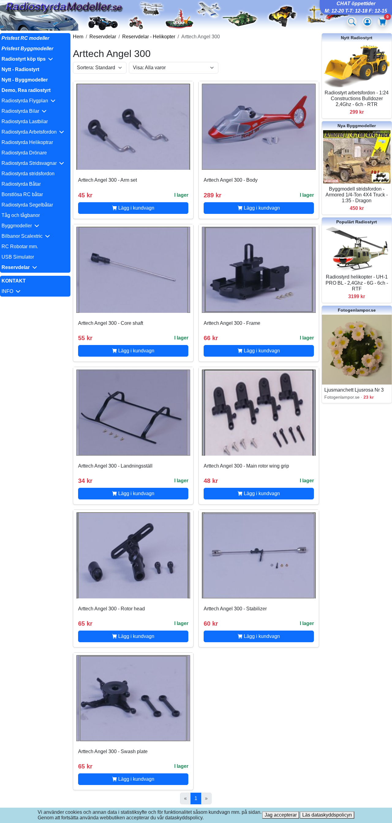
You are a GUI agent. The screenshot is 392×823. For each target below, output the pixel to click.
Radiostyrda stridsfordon (28, 173)
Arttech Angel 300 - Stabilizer (235, 608)
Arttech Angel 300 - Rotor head (111, 608)
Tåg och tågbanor (21, 215)
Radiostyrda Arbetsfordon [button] (30, 132)
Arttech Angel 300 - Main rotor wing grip (246, 465)
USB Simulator (18, 257)
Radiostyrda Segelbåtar (27, 204)
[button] (35, 59)
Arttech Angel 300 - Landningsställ (115, 465)
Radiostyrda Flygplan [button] (26, 100)
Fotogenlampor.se (357, 310)
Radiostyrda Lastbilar (25, 121)
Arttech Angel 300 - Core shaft (110, 323)
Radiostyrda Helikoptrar (27, 142)
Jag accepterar (281, 814)
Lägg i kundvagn (135, 207)
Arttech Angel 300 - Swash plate (113, 751)
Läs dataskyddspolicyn (327, 814)
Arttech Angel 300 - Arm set (107, 180)
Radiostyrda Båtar (21, 184)
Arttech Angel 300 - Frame (232, 323)
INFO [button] (9, 291)
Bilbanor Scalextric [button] (23, 236)
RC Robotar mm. (20, 246)
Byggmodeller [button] (18, 225)
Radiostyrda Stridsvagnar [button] (30, 163)
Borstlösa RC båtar (22, 194)
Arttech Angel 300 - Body (231, 180)
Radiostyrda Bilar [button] (22, 111)
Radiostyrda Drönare (24, 152)
